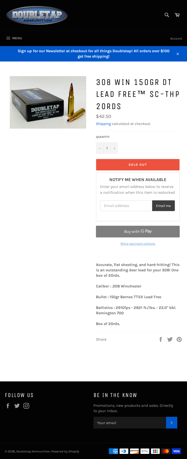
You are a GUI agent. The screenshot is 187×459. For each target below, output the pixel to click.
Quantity (103, 137)
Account (176, 38)
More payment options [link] (138, 244)
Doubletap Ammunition (33, 451)
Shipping (103, 124)
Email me (163, 206)
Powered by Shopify (65, 451)
